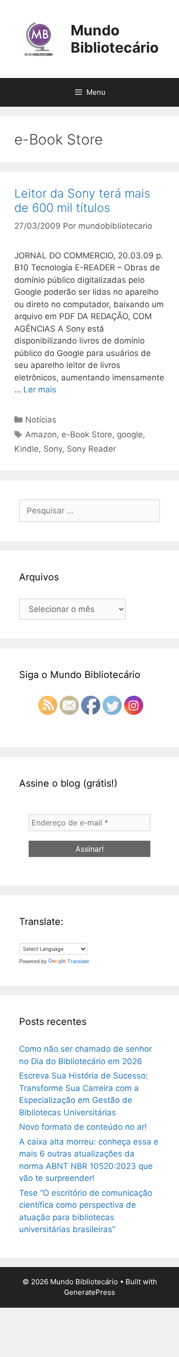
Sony (52, 449)
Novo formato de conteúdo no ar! (83, 1127)
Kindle (26, 449)
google (130, 434)
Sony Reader (91, 449)
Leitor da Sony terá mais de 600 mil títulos (82, 200)
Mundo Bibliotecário (114, 39)
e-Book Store (87, 434)
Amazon (41, 434)
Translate (78, 961)
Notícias (40, 419)
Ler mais (39, 389)
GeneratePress (89, 1292)
